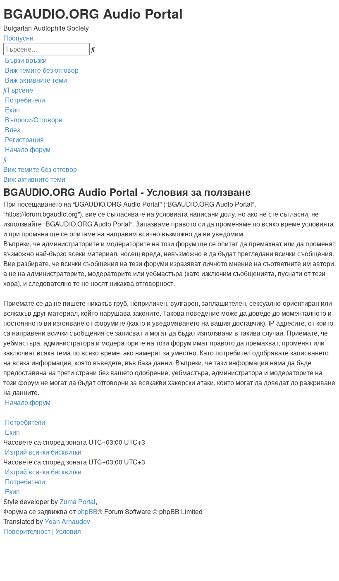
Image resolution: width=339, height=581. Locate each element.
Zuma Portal (77, 501)
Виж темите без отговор (40, 169)
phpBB (87, 511)
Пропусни (18, 38)
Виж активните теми (34, 179)
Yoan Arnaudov (67, 521)
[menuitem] (41, 70)
